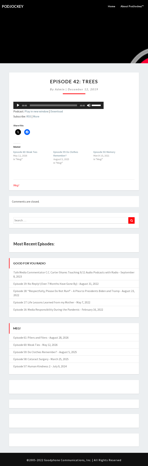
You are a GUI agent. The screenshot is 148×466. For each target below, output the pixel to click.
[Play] (18, 105)
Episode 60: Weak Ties (25, 152)
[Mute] (89, 105)
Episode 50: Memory (104, 152)
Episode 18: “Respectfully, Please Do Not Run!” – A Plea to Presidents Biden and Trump (66, 291)
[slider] (97, 105)
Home (111, 6)
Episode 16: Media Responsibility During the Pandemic (46, 309)
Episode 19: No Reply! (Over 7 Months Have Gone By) (45, 283)
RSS (28, 116)
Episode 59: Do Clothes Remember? (35, 352)
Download (56, 111)
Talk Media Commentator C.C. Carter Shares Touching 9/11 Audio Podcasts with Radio (65, 272)
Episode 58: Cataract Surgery (30, 359)
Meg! (16, 185)
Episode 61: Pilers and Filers (30, 337)
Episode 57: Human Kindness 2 (31, 366)
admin (60, 89)
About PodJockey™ (132, 6)
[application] (58, 105)
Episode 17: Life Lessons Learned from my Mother (43, 302)
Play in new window (36, 111)
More (36, 116)
